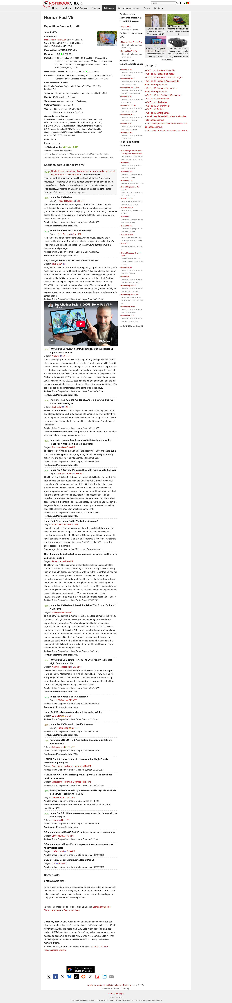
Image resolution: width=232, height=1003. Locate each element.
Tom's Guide (58, 447)
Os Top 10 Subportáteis (157, 98)
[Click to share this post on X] (76, 976)
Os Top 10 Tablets (155, 109)
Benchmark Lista (72, 910)
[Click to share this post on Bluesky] (69, 976)
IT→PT (71, 747)
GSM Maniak (58, 797)
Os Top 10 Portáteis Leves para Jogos (164, 77)
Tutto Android (58, 747)
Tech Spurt (57, 263)
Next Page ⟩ (167, 59)
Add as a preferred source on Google (83, 969)
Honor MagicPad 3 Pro (130, 87)
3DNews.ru (57, 835)
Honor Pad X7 (126, 96)
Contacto (158, 8)
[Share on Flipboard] (97, 976)
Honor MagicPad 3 (128, 114)
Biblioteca (109, 8)
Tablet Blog (63, 727)
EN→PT (81, 200)
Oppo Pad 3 (125, 26)
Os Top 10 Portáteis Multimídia (160, 70)
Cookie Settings (116, 993)
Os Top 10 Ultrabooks (156, 102)
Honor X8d (125, 243)
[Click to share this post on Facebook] (55, 976)
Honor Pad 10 (126, 123)
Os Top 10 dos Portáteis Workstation (163, 95)
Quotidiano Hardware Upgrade (66, 766)
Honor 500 (125, 216)
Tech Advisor (64, 234)
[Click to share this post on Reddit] (83, 976)
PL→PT (71, 797)
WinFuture (57, 715)
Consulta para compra (128, 8)
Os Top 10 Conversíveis (157, 105)
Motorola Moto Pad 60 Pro (131, 42)
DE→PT (73, 700)
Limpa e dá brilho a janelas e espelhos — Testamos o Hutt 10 (156, 31)
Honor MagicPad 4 (128, 78)
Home (55, 8)
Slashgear (57, 612)
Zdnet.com (57, 561)
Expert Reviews (59, 524)
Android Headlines (61, 666)
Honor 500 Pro (126, 225)
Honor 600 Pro (126, 171)
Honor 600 (125, 162)
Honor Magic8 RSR (128, 285)
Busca (147, 8)
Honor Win (125, 276)
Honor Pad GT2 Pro (128, 105)
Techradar (56, 406)
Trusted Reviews (66, 200)
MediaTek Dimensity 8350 (55, 39)
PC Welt (62, 700)
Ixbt (53, 863)
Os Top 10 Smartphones (157, 112)
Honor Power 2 (127, 207)
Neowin (55, 355)
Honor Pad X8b (127, 69)
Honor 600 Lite (127, 180)
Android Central (65, 473)
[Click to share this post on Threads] (62, 976)
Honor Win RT (126, 267)
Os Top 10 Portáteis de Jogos (160, 73)
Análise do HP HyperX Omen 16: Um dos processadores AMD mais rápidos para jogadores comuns (155, 52)
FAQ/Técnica (81, 8)
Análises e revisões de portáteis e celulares (104, 985)
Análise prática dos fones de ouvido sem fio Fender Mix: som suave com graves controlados (178, 52)
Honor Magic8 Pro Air (129, 294)
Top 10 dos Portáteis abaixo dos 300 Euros (166, 130)
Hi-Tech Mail (58, 851)
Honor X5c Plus (127, 198)
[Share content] (49, 976)
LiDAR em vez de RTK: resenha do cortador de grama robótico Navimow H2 (178, 30)
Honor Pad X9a (127, 132)
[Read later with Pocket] (90, 976)
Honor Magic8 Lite (128, 306)
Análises (66, 8)
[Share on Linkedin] (104, 976)
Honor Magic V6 (127, 315)
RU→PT (65, 820)
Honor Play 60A (127, 234)
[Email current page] (111, 976)
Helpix (55, 820)
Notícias (96, 8)
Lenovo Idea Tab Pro (129, 51)
